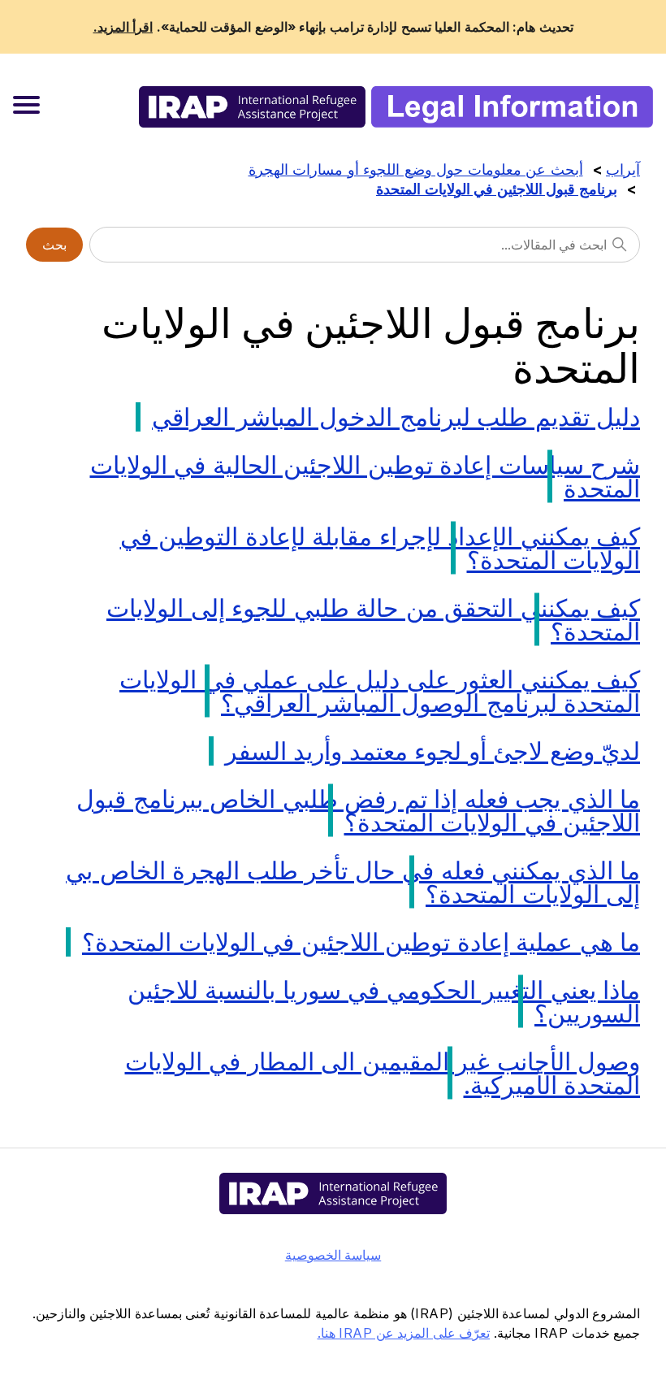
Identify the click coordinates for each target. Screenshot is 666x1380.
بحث (54, 245)
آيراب (623, 169)
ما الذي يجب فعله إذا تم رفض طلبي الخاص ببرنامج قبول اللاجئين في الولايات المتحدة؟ (358, 810)
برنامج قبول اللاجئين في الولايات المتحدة (496, 188)
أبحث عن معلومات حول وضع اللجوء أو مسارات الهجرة (416, 169)
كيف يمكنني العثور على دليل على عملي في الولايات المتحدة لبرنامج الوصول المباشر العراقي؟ (379, 691)
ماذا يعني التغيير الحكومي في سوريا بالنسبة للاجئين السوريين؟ (384, 1001)
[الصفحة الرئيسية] (396, 107)
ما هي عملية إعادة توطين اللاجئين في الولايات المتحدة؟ (361, 942)
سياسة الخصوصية (333, 1255)
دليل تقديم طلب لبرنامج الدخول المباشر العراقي (396, 417)
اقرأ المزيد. (123, 27)
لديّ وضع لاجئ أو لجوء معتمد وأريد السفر (433, 751)
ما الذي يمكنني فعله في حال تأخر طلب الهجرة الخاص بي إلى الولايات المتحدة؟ (353, 882)
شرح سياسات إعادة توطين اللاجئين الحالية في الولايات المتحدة (365, 476)
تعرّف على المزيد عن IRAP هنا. (404, 1333)
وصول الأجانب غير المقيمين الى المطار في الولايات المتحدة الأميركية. (383, 1073)
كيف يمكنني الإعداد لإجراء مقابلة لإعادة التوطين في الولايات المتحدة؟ (380, 548)
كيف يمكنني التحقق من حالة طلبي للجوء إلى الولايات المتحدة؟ (373, 619)
